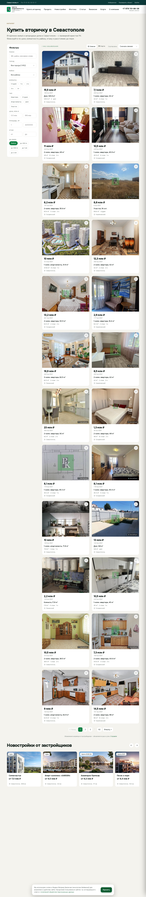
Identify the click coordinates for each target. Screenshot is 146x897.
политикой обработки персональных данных (57, 892)
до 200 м (23, 143)
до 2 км (14, 153)
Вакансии (93, 9)
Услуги (103, 9)
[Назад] (131, 745)
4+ (18, 89)
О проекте (113, 736)
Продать (47, 9)
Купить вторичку (34, 9)
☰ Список (91, 46)
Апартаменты (16, 102)
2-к (28, 84)
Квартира (14, 97)
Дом (27, 102)
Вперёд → (108, 729)
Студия (13, 84)
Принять (106, 890)
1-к (21, 84)
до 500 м (14, 148)
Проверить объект (125, 3)
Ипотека (72, 9)
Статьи (83, 9)
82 (99, 729)
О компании (114, 9)
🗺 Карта (101, 46)
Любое (13, 143)
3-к (12, 89)
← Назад (72, 729)
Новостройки (60, 9)
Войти (137, 3)
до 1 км (24, 148)
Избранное (112, 3)
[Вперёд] (137, 745)
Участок (14, 106)
